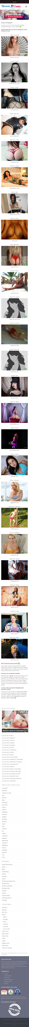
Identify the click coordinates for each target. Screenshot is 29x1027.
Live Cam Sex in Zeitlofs (8, 752)
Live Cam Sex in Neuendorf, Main (10, 776)
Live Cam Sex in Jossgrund (8, 745)
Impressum (14, 1025)
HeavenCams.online (15, 1019)
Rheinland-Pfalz (6, 888)
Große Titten (5, 931)
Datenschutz (23, 1023)
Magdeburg (5, 845)
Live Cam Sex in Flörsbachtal (9, 750)
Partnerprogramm (7, 1023)
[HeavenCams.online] (11, 7)
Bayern (3, 867)
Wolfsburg (4, 850)
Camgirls (15, 677)
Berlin (3, 869)
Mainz (3, 800)
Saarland (4, 890)
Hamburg (4, 876)
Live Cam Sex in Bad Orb (8, 766)
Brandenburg (5, 871)
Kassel (3, 824)
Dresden (4, 809)
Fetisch (3, 914)
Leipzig (3, 807)
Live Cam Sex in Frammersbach (10, 757)
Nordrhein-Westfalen (7, 886)
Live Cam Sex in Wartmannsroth (10, 764)
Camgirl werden (7, 975)
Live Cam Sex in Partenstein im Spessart (12, 762)
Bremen (4, 874)
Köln (3, 795)
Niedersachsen (5, 883)
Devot (4, 921)
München (4, 797)
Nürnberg (4, 814)
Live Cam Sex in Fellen (7, 735)
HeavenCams (4, 953)
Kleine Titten (5, 936)
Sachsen (4, 893)
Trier (3, 855)
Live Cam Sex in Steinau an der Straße (11, 771)
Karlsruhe (4, 852)
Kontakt (18, 1023)
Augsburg (4, 838)
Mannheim (4, 790)
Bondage (5, 919)
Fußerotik (5, 926)
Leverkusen (5, 836)
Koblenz (4, 833)
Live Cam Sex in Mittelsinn (8, 738)
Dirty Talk (4, 912)
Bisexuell (4, 910)
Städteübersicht (7, 981)
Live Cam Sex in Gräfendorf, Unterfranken (12, 759)
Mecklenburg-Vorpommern (8, 881)
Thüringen (4, 900)
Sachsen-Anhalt (6, 895)
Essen (3, 857)
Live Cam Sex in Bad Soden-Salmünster (12, 778)
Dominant (5, 924)
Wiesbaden (4, 802)
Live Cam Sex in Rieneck (8, 747)
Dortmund (4, 843)
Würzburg (4, 819)
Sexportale (6, 977)
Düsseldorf (4, 788)
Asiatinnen (4, 907)
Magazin (14, 2)
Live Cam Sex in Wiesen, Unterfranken (11, 769)
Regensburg (5, 840)
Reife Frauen (5, 945)
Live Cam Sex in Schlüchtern (9, 781)
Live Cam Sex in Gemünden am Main (11, 773)
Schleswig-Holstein (6, 898)
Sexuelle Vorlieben (8, 979)
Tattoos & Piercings (7, 948)
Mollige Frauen (5, 943)
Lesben (4, 940)
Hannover (4, 828)
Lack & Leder (6, 929)
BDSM (4, 917)
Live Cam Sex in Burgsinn (8, 742)
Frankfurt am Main (6, 793)
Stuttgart (4, 816)
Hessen (4, 878)
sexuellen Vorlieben (14, 682)
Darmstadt (4, 805)
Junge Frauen (5, 933)
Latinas (4, 938)
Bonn (3, 826)
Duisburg (4, 821)
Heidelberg (4, 812)
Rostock (4, 847)
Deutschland (11, 953)
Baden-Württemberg (7, 864)
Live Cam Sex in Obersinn (8, 740)
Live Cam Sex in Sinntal (7, 754)
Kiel (3, 831)
